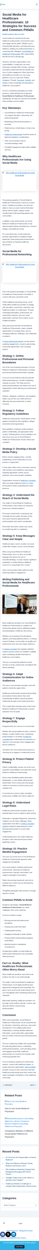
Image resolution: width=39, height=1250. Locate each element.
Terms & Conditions (7, 1238)
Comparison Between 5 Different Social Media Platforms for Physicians (19, 1134)
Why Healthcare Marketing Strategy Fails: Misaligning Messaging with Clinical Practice (20, 1172)
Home (8, 1231)
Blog (21, 1231)
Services (14, 1231)
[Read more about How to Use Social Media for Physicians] (19, 1102)
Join (25, 1231)
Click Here (19, 1246)
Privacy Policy (20, 1238)
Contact (30, 1231)
